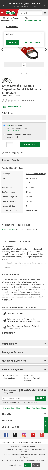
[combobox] (30, 12)
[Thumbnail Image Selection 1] (22, 74)
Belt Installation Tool (10, 375)
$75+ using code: (24, 4)
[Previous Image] (2, 50)
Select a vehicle (8, 229)
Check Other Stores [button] (13, 130)
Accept (27, 465)
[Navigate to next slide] (45, 4)
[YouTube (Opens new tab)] (33, 434)
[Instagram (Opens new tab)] (24, 434)
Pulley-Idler (28, 375)
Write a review (28, 100)
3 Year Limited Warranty (36, 174)
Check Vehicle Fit (14, 106)
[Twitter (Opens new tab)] (15, 434)
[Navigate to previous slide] (3, 4)
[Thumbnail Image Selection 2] (24, 74)
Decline (36, 465)
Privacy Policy (39, 461)
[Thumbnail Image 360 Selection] (26, 74)
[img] (41, 34)
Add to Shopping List (13, 152)
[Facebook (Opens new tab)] (6, 434)
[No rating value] (10, 100)
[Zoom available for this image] (24, 65)
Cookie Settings (16, 465)
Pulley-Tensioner (8, 378)
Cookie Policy (25, 461)
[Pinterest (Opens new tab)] (42, 434)
